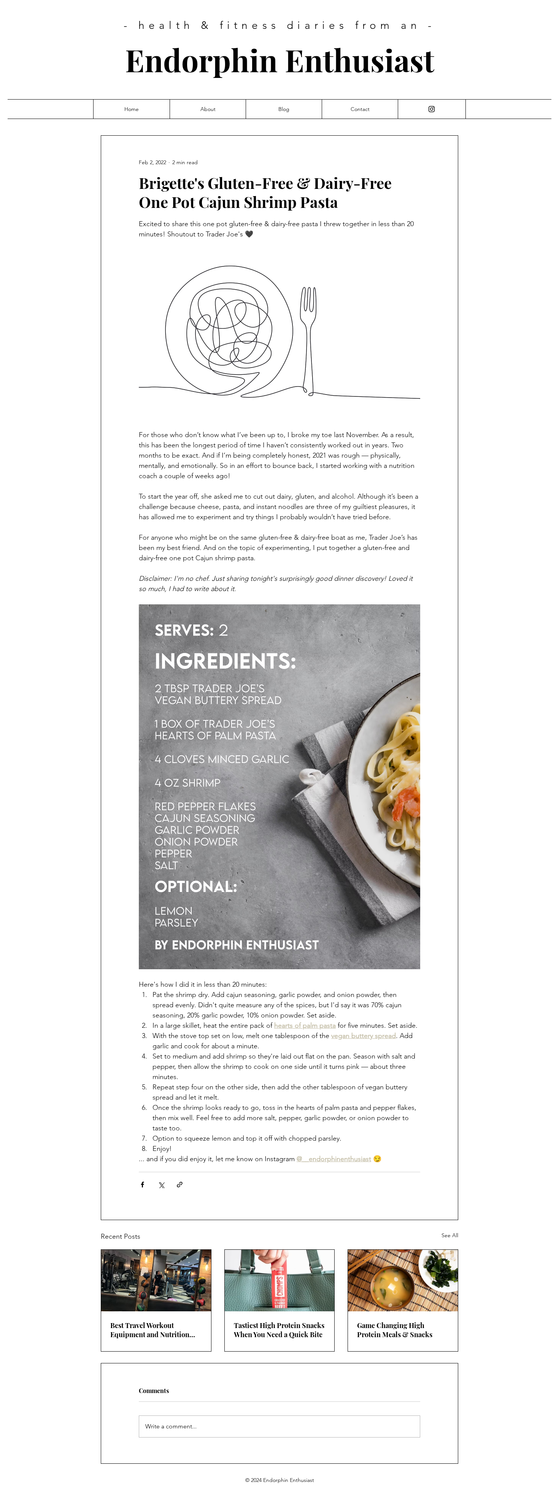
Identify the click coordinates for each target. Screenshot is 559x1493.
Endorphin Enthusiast (279, 59)
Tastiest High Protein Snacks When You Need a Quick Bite (279, 1330)
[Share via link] (179, 1184)
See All (449, 1235)
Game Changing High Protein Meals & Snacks (394, 1330)
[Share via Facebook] (142, 1184)
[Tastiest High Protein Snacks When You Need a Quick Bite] (280, 1280)
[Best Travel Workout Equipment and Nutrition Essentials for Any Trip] (156, 1280)
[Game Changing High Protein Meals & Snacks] (403, 1280)
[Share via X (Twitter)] (161, 1184)
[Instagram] (431, 109)
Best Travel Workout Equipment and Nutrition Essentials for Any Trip (149, 1330)
